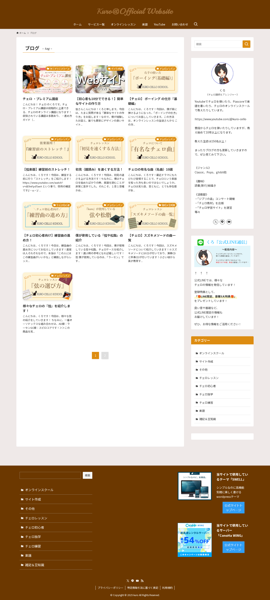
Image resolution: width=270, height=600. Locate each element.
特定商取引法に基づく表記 (142, 588)
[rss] (142, 581)
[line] (222, 221)
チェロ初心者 (207, 386)
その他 (203, 369)
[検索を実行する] (246, 44)
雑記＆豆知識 (207, 419)
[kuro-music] (135, 11)
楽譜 (202, 411)
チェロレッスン (209, 378)
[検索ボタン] (195, 24)
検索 (87, 475)
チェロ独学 (206, 394)
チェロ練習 (206, 402)
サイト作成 (206, 361)
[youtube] (229, 221)
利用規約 (167, 588)
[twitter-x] (215, 221)
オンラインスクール (211, 353)
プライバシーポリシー (110, 588)
